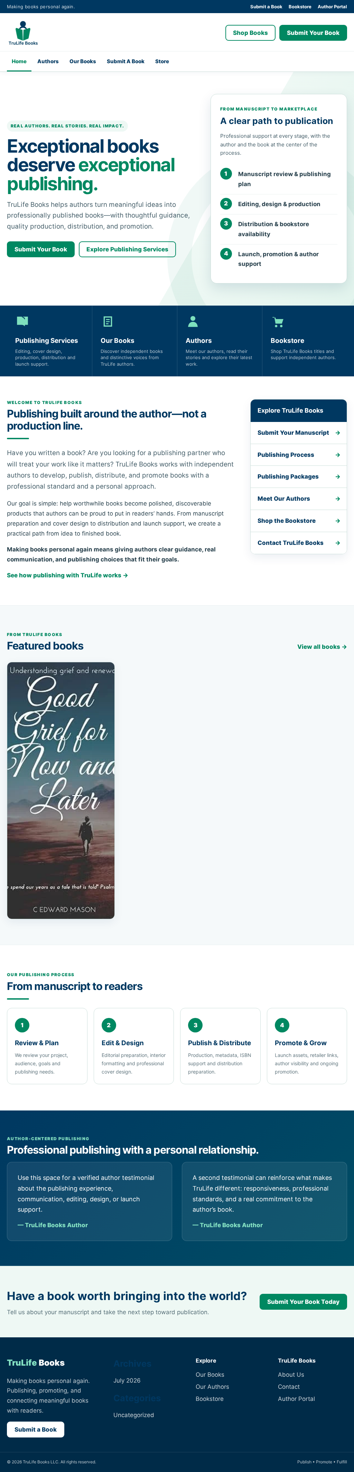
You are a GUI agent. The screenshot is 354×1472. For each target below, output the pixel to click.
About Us (291, 1374)
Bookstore (300, 6)
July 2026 (127, 1380)
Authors (48, 61)
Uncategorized (133, 1415)
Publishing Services (49, 340)
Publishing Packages (288, 476)
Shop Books (250, 32)
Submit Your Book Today (303, 1301)
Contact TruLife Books (291, 542)
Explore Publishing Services (127, 249)
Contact (289, 1386)
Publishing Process (286, 454)
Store (162, 61)
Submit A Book (126, 61)
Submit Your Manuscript (293, 432)
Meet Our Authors (284, 498)
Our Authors (212, 1386)
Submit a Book (266, 6)
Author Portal (332, 6)
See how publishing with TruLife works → (67, 575)
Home (19, 61)
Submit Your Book (313, 32)
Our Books (82, 61)
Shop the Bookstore (287, 520)
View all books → (322, 646)
